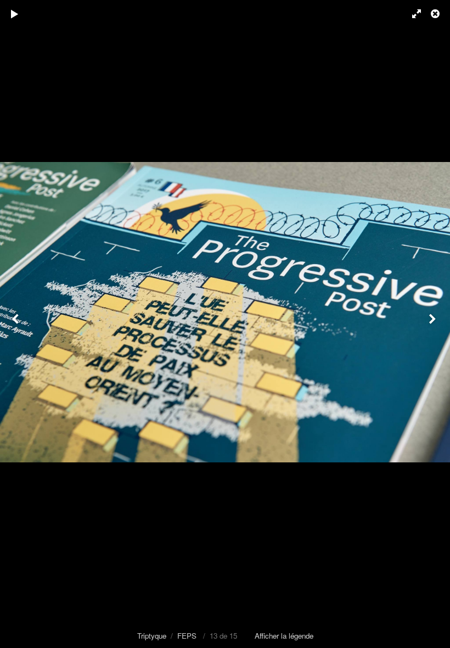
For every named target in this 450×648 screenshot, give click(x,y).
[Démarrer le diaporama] (15, 13)
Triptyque (151, 635)
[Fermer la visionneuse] (436, 13)
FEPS (186, 635)
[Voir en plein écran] (412, 13)
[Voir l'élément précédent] (16, 324)
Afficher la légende (284, 635)
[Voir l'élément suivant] (433, 324)
